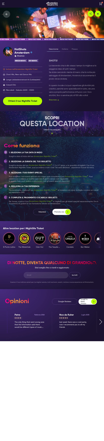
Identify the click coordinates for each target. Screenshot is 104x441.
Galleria (65, 49)
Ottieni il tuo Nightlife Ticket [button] (22, 101)
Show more (53, 100)
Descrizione (53, 49)
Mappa (75, 49)
